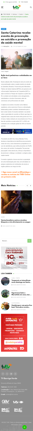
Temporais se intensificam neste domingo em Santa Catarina (21, 282)
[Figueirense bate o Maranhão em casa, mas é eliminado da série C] (5, 294)
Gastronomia (16, 303)
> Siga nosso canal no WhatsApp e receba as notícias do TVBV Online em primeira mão (15, 174)
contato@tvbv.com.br (12, 394)
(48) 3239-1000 (12, 387)
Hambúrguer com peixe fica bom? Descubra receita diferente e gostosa (22, 307)
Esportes (14, 290)
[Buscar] (31, 7)
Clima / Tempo (16, 278)
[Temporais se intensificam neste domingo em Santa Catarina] (5, 281)
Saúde (3, 217)
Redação (6, 46)
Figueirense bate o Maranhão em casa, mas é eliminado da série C (21, 294)
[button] (27, 185)
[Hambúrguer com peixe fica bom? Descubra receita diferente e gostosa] (5, 306)
